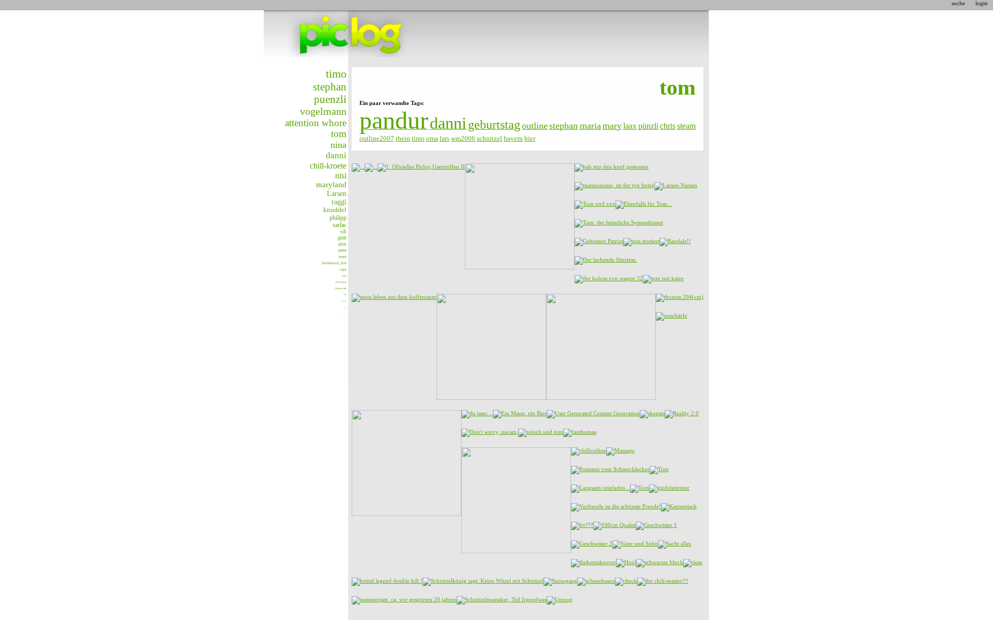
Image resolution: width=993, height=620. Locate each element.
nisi (341, 175)
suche (958, 3)
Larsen (337, 193)
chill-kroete (328, 166)
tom (339, 134)
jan (344, 275)
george (344, 301)
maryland (331, 184)
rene (342, 250)
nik (345, 295)
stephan (330, 87)
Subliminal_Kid (334, 263)
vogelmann (323, 111)
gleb (342, 237)
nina (338, 145)
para (345, 307)
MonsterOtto (341, 288)
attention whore (316, 122)
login (981, 3)
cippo (343, 269)
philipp (338, 217)
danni (336, 155)
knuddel (335, 210)
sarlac (340, 225)
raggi (339, 202)
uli (343, 231)
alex (342, 244)
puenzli (330, 99)
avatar (345, 313)
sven (343, 256)
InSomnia (341, 281)
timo (336, 73)
